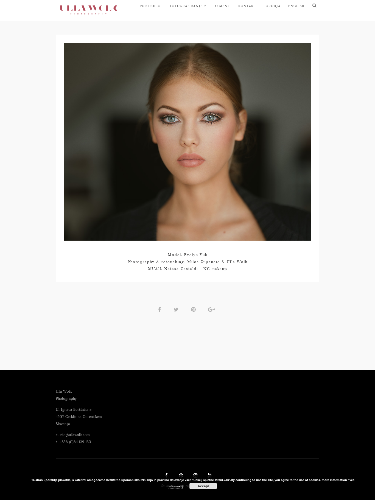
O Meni (222, 6)
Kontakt (247, 6)
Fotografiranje (186, 6)
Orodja (273, 6)
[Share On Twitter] (177, 309)
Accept (203, 486)
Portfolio (150, 6)
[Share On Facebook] (160, 309)
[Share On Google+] (212, 309)
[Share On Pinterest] (194, 309)
